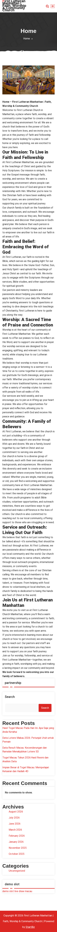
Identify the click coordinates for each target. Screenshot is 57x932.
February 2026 (17, 835)
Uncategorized (17, 870)
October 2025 (16, 853)
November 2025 (18, 847)
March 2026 (15, 829)
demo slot (8, 891)
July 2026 (14, 817)
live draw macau (23, 891)
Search (10, 697)
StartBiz (30, 927)
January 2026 (16, 841)
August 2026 (16, 811)
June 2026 (14, 823)
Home (26, 38)
